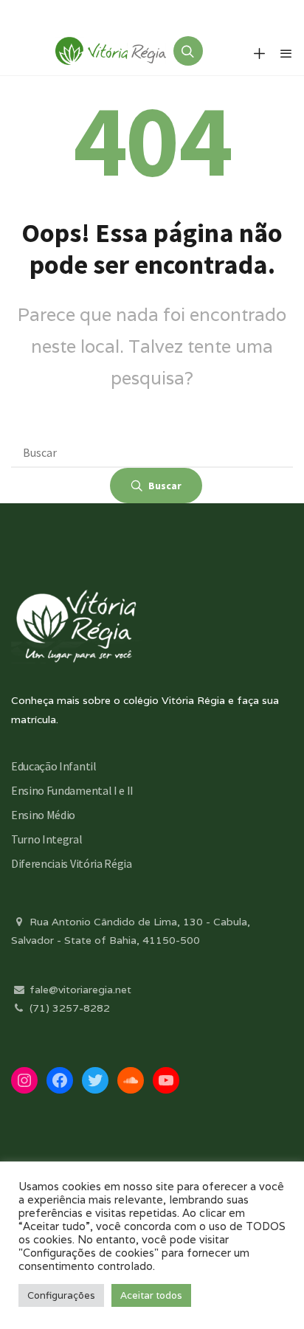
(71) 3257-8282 (68, 1008)
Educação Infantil (54, 766)
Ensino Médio (43, 814)
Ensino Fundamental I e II (72, 790)
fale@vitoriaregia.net (79, 989)
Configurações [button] (61, 1295)
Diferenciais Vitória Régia (71, 863)
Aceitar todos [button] (151, 1295)
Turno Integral (47, 839)
